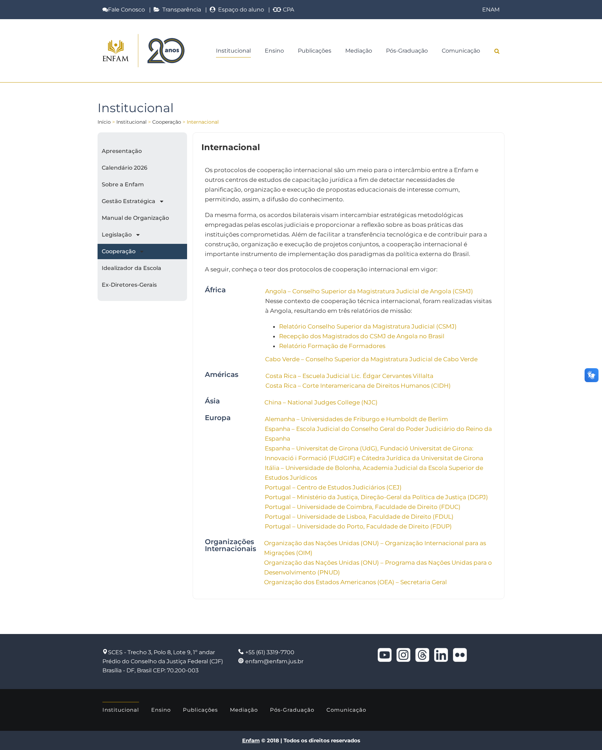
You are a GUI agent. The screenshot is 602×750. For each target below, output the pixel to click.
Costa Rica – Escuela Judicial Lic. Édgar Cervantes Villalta (349, 375)
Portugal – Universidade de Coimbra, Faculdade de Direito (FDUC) (363, 506)
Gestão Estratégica (128, 201)
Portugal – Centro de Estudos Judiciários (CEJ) (333, 487)
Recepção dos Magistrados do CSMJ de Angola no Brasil (362, 336)
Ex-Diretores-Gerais (129, 284)
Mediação (358, 50)
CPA (287, 9)
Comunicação (461, 50)
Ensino (274, 50)
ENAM (491, 9)
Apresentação (122, 151)
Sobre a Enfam (123, 184)
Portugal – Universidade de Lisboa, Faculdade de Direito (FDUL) (359, 516)
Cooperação (166, 122)
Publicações (314, 50)
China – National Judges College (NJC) (321, 402)
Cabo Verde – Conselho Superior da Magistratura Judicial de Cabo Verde (371, 359)
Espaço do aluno (239, 9)
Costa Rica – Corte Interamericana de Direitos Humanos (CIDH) (358, 385)
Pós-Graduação (407, 50)
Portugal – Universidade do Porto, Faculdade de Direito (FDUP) (358, 526)
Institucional (233, 50)
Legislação (117, 234)
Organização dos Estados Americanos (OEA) (330, 582)
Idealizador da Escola (131, 268)
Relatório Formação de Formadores (332, 345)
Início (104, 122)
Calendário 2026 (124, 167)
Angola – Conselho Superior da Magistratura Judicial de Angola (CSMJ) (369, 291)
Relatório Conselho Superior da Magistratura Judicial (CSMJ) (368, 326)
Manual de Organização (135, 218)
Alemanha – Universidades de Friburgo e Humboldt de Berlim (356, 419)
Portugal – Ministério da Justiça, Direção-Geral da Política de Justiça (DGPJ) (376, 497)
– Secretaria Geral (421, 582)
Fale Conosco (126, 9)
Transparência (180, 9)
